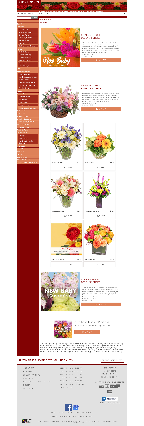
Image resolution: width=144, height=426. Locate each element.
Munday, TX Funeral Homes (62, 413)
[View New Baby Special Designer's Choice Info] (60, 291)
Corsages (22, 135)
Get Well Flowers (24, 40)
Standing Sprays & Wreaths (28, 77)
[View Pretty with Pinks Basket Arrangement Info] (60, 97)
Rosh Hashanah (24, 52)
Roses (19, 69)
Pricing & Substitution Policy (27, 163)
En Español (21, 146)
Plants (19, 91)
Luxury (19, 154)
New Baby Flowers (25, 38)
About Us (20, 152)
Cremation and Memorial (27, 85)
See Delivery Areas (112, 360)
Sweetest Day (23, 63)
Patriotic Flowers (23, 130)
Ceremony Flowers (23, 127)
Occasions (20, 27)
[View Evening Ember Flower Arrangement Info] (99, 142)
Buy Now (101, 60)
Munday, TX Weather (60, 416)
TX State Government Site (81, 416)
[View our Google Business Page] (75, 410)
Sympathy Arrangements (27, 82)
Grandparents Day (25, 55)
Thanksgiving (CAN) (25, 57)
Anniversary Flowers (25, 32)
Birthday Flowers (24, 35)
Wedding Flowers (23, 116)
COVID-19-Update (23, 160)
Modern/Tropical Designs (26, 108)
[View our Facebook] (68, 410)
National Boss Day (25, 60)
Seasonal (20, 94)
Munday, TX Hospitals (84, 413)
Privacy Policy (91, 421)
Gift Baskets (21, 111)
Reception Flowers (23, 124)
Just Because (23, 29)
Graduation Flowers (25, 43)
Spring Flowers (24, 105)
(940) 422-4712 (44, 13)
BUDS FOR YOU (29, 2)
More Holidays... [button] (24, 66)
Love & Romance (23, 149)
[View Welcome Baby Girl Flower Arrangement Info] (66, 191)
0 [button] (126, 13)
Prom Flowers (22, 133)
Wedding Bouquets (24, 119)
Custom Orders (22, 157)
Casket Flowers (24, 80)
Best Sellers (21, 24)
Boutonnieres (23, 138)
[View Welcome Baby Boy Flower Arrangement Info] (66, 142)
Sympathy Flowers (24, 71)
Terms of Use (78, 423)
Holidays (20, 49)
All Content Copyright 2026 (50, 421)
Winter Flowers (24, 102)
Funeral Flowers (24, 74)
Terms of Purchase (108, 421)
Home (19, 21)
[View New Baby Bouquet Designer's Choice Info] (60, 47)
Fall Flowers (23, 99)
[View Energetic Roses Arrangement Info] (99, 239)
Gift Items (21, 114)
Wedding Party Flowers (25, 122)
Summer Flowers (24, 97)
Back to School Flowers (27, 46)
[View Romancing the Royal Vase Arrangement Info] (99, 191)
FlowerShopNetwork (73, 421)
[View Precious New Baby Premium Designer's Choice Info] (66, 239)
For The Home (24, 88)
